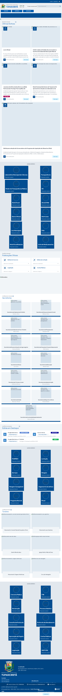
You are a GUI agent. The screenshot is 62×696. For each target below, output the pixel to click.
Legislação (10, 267)
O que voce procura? (32, 6)
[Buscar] (60, 6)
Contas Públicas (41, 267)
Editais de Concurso (13, 260)
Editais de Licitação (42, 260)
